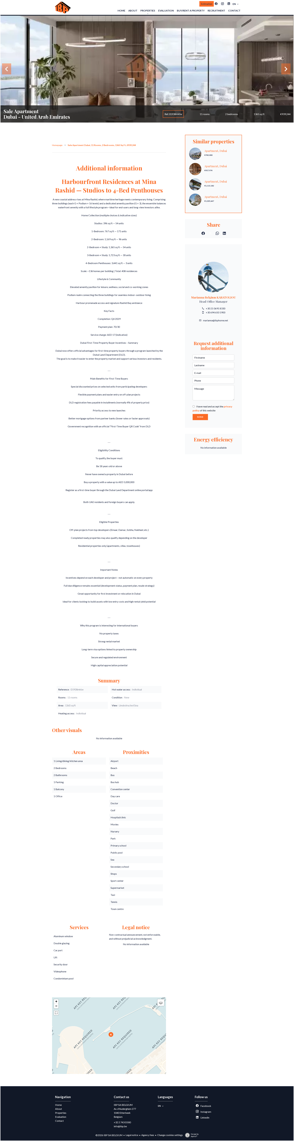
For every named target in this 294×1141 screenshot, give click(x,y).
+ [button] (56, 1001)
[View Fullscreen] (56, 1013)
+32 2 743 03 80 (122, 1122)
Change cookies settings (170, 1134)
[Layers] (160, 1002)
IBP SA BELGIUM (123, 1104)
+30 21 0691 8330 (215, 308)
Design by (195, 1135)
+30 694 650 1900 (215, 312)
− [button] (56, 1006)
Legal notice (132, 1134)
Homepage (57, 145)
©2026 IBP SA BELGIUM (109, 1135)
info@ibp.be (120, 1126)
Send (200, 417)
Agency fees (147, 1134)
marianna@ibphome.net (215, 320)
